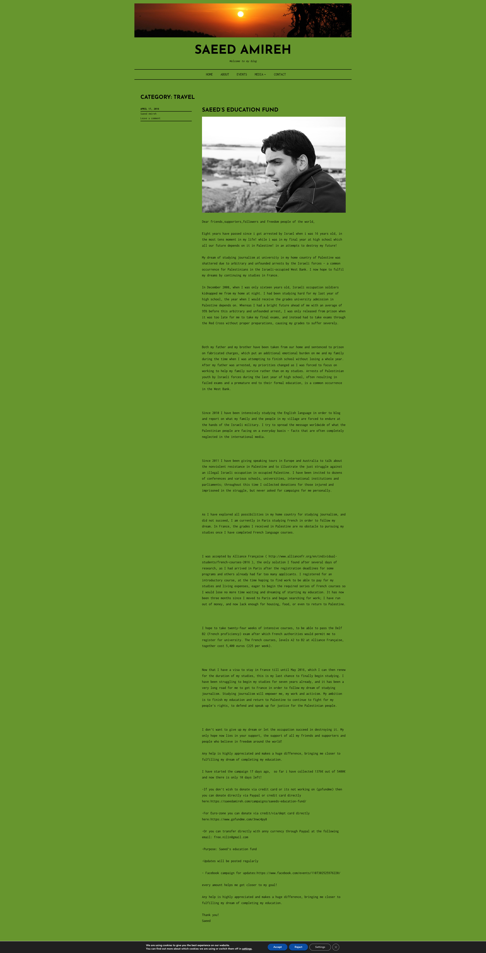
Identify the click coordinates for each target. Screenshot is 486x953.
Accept (277, 947)
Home (209, 74)
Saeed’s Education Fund (240, 110)
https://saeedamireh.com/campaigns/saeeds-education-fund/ (258, 801)
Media (259, 74)
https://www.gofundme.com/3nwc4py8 (239, 819)
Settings (320, 947)
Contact (280, 74)
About (225, 74)
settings (247, 949)
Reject (298, 947)
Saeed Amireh (243, 50)
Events (242, 74)
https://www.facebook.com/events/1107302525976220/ (298, 873)
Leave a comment (150, 118)
